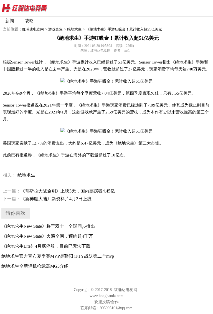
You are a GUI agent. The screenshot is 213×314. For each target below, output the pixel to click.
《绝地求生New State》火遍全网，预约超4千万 (47, 236)
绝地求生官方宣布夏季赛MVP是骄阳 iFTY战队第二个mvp (57, 256)
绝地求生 (74, 29)
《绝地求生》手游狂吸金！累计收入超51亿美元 (124, 29)
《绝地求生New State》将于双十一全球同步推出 (48, 226)
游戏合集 (55, 29)
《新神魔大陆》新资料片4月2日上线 (47, 198)
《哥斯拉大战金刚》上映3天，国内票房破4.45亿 (59, 191)
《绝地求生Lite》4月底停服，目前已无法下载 (45, 246)
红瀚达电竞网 (34, 8)
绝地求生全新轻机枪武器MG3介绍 (35, 266)
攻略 (29, 20)
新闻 (9, 20)
